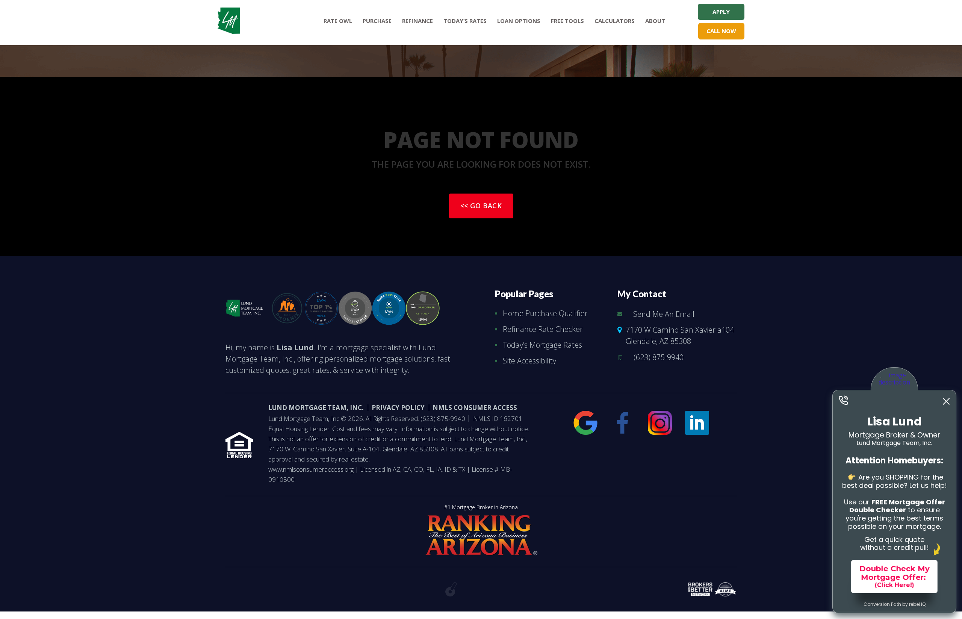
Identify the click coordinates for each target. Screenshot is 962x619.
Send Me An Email (663, 314)
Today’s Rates (465, 20)
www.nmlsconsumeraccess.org (311, 469)
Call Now (721, 31)
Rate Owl (338, 20)
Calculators (614, 20)
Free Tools (567, 20)
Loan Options (518, 20)
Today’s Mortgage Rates (542, 345)
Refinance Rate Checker (543, 329)
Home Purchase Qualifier (545, 313)
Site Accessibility (529, 361)
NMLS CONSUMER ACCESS (475, 407)
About (655, 20)
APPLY (721, 11)
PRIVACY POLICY (398, 407)
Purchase (377, 20)
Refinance (417, 20)
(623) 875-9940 (659, 357)
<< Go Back (481, 205)
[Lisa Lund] (244, 306)
